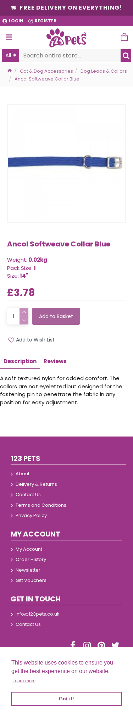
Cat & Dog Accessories (46, 71)
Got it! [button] (66, 698)
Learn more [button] (23, 680)
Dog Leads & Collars (104, 71)
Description (20, 361)
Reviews (55, 361)
